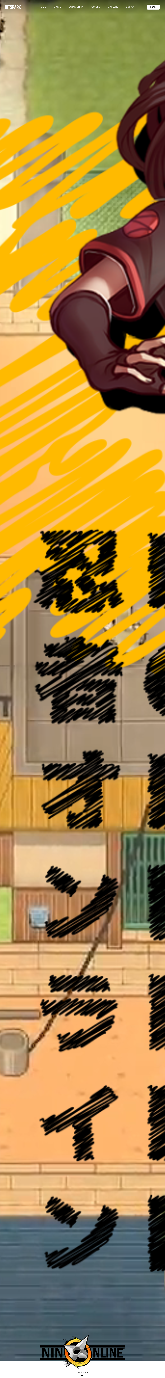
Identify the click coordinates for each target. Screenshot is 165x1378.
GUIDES (95, 7)
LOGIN (153, 7)
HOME (42, 7)
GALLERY (113, 7)
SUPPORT (131, 7)
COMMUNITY (76, 7)
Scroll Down (82, 1372)
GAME (57, 7)
